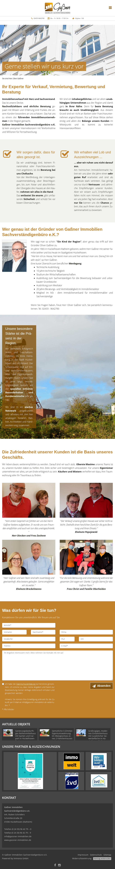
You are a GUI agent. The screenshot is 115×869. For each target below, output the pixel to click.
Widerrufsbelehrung (81, 858)
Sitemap (107, 854)
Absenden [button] (104, 686)
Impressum (83, 854)
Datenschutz (96, 854)
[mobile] (110, 7)
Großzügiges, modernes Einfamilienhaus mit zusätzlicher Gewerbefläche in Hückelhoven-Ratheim (98, 736)
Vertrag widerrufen (102, 858)
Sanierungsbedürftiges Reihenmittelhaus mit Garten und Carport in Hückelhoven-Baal (25, 736)
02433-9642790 (39, 18)
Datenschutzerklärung (25, 684)
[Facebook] (55, 865)
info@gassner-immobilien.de (17, 836)
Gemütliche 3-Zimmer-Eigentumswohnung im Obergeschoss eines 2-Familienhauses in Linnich (62, 736)
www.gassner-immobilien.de (17, 840)
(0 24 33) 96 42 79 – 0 (21, 829)
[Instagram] (59, 865)
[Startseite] (57, 8)
